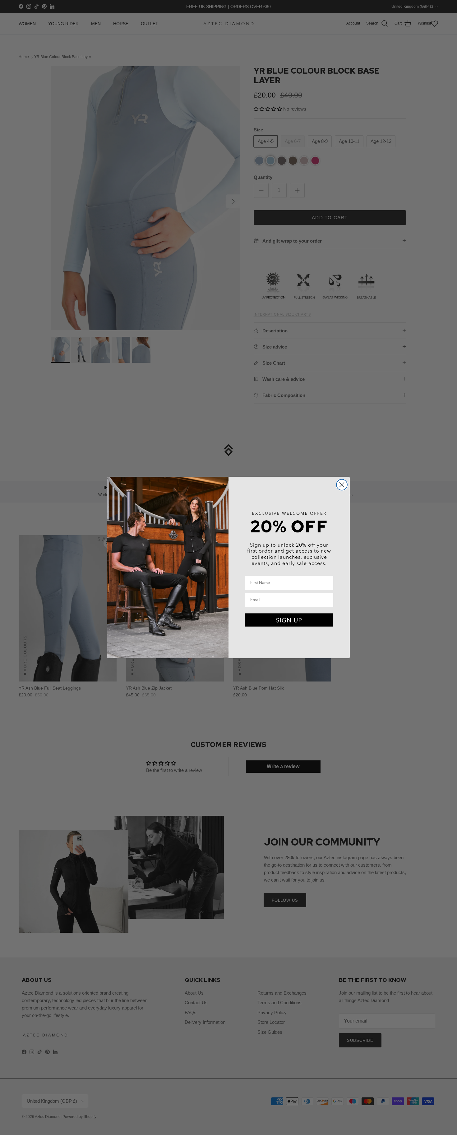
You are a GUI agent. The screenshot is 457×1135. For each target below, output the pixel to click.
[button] (289, 620)
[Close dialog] (341, 484)
